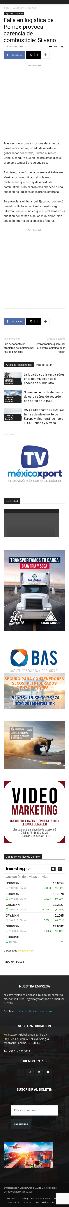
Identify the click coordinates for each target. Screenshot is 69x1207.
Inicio (6, 7)
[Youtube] (48, 1072)
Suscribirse (21, 1123)
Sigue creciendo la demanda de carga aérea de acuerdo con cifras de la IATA (43, 396)
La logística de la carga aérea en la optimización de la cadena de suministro (44, 379)
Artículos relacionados (19, 364)
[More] (46, 55)
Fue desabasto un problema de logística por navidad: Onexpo (19, 347)
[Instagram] (29, 1072)
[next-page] (12, 432)
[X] (39, 1072)
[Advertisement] (34, 102)
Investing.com (26, 950)
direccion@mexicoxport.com (35, 1011)
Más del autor (44, 364)
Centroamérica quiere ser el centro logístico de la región (50, 347)
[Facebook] (20, 1072)
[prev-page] (6, 432)
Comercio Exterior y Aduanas (9, 382)
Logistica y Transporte (24, 7)
